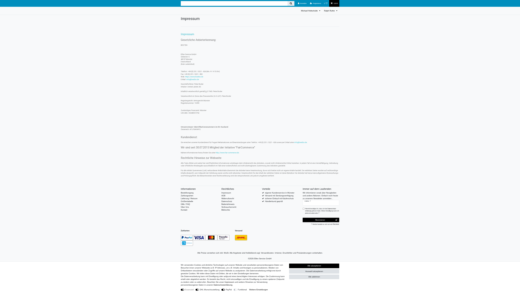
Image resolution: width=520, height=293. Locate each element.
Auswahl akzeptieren (314, 271)
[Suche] (290, 3)
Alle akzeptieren (314, 266)
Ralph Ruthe (329, 11)
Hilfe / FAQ (185, 204)
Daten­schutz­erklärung (223, 285)
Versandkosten (267, 253)
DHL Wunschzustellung (210, 290)
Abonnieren (320, 220)
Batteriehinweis (227, 204)
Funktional (242, 290)
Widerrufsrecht (227, 198)
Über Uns (185, 207)
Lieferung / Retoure (189, 198)
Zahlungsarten (187, 196)
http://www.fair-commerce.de (227, 153)
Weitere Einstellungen (258, 290)
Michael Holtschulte (309, 11)
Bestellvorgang (187, 193)
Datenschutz (226, 201)
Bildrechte (225, 210)
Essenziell (189, 290)
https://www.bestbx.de (194, 77)
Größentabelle (187, 201)
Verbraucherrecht (228, 207)
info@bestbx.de (192, 79)
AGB (223, 196)
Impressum (226, 193)
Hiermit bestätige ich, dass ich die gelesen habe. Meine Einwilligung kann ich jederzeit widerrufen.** (322, 211)
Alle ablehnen (314, 277)
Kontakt (184, 210)
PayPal (229, 290)
